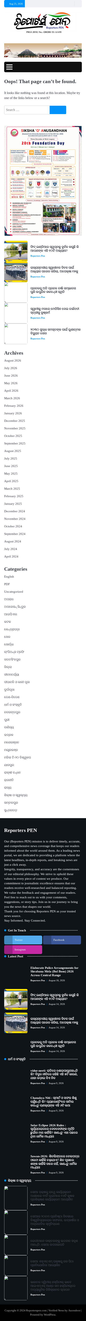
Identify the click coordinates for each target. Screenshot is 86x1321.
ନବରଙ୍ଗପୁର (12, 712)
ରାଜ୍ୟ (7, 787)
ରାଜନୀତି (9, 780)
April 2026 (11, 390)
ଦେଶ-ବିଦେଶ (11, 697)
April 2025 (11, 481)
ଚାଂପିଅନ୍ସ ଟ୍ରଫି (14, 652)
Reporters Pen (37, 256)
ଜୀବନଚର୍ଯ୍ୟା (11, 674)
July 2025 (10, 458)
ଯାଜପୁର (9, 765)
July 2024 (10, 549)
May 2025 (11, 473)
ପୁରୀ (6, 719)
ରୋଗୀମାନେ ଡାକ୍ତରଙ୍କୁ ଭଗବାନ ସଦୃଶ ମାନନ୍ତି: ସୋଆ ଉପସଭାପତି (54, 1242)
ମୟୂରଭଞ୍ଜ (11, 750)
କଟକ (7, 621)
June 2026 (11, 375)
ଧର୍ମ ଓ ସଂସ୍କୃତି (13, 704)
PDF (7, 584)
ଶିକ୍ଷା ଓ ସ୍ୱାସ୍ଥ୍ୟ (15, 795)
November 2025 (14, 428)
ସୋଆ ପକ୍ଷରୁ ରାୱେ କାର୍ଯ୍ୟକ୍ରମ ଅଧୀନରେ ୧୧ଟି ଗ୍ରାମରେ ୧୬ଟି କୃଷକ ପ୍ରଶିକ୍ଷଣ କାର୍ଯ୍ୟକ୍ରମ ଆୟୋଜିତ (52, 1195)
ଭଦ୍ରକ (8, 734)
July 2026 (10, 368)
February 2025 (13, 496)
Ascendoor (74, 1310)
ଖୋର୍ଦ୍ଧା (9, 644)
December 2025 (14, 420)
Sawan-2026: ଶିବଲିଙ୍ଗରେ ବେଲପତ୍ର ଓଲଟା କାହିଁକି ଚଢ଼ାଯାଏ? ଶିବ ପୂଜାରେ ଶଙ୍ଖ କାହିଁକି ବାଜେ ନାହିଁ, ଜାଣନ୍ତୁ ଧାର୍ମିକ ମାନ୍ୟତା (54, 1162)
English (9, 576)
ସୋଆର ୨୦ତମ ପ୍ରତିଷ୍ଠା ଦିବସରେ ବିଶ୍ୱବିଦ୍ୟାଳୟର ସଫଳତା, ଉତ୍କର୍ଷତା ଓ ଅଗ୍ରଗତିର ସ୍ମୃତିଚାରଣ (54, 1220)
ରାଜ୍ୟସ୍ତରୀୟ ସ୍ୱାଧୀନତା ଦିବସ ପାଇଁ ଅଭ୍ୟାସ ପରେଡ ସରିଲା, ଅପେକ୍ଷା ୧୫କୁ (54, 269)
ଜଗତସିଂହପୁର (12, 659)
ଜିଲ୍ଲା (8, 667)
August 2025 (12, 451)
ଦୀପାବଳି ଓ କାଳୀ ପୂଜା (17, 682)
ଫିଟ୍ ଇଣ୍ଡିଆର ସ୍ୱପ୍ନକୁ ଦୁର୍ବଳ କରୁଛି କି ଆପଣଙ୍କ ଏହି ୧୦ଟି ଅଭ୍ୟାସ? (54, 248)
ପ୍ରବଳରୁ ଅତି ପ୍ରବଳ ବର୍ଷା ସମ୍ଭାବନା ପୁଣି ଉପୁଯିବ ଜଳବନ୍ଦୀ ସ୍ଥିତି (53, 290)
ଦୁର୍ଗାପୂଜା (9, 689)
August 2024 (12, 541)
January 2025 (13, 503)
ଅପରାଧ (9, 599)
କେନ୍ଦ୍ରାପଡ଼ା (12, 629)
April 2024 (11, 556)
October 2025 (13, 436)
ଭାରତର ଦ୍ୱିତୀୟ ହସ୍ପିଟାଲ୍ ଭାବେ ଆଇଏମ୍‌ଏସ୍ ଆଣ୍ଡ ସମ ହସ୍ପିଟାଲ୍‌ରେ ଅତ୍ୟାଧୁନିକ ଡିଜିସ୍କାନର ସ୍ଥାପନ (52, 1285)
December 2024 (14, 511)
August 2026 (12, 360)
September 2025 (14, 443)
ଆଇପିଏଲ (10, 614)
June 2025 (11, 466)
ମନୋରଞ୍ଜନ (11, 742)
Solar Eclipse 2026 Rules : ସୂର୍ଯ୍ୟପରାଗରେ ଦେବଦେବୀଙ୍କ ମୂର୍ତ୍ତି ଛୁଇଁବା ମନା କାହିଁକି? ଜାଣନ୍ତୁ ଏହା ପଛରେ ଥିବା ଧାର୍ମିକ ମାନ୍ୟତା (54, 1131)
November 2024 (14, 518)
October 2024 (13, 526)
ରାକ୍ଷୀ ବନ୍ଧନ (12, 772)
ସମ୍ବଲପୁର (11, 802)
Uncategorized (13, 591)
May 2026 (11, 383)
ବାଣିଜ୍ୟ (9, 727)
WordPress (50, 1314)
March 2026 (12, 398)
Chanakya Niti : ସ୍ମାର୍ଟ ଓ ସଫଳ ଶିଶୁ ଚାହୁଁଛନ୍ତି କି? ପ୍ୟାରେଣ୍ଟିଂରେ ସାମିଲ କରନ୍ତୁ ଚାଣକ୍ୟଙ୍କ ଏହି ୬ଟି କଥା (53, 1101)
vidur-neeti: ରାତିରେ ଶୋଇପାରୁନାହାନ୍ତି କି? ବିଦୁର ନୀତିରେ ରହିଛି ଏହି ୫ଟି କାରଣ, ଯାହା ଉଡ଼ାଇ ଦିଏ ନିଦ (54, 1074)
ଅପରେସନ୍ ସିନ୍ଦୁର (15, 606)
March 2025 (12, 488)
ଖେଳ (7, 637)
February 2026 (13, 405)
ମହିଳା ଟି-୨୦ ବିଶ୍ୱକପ (17, 757)
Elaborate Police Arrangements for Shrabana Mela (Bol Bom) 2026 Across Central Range (54, 971)
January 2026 (13, 413)
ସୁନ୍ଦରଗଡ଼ (10, 810)
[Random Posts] (70, 3)
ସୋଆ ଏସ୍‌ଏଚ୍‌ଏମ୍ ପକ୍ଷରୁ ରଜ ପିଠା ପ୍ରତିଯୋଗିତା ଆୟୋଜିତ (51, 1263)
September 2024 (14, 534)
